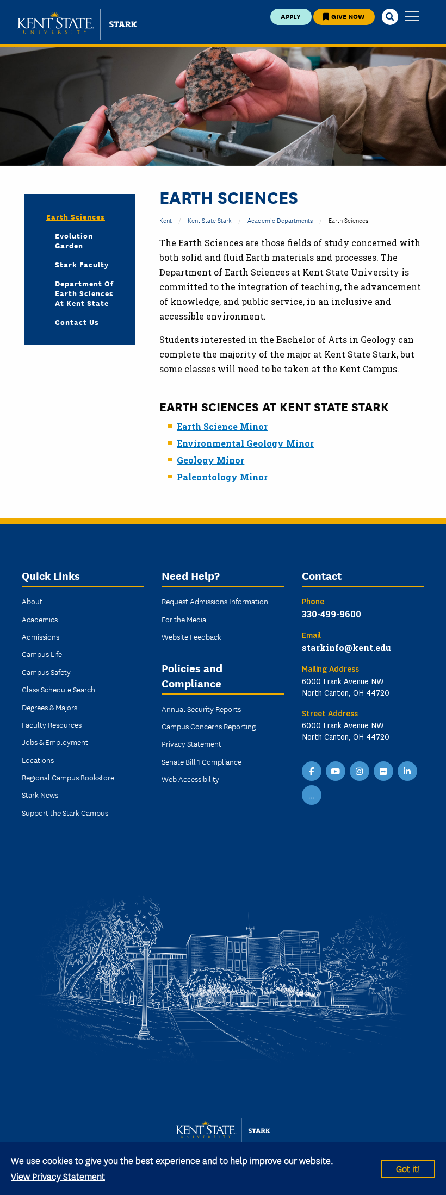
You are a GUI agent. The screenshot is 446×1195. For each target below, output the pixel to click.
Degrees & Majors (49, 707)
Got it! (408, 1168)
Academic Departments (280, 220)
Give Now (347, 16)
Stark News (40, 794)
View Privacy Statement (58, 1176)
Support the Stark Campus (65, 812)
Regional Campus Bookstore (68, 777)
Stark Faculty (82, 264)
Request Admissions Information (215, 601)
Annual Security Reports (201, 709)
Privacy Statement (191, 743)
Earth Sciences (75, 216)
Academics (40, 619)
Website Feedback (191, 636)
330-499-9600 (331, 614)
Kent (165, 220)
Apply (291, 16)
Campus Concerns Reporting (209, 726)
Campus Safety (46, 672)
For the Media (184, 619)
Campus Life (42, 654)
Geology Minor (210, 460)
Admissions (40, 636)
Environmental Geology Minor (245, 443)
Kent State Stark (210, 220)
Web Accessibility (190, 779)
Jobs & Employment (55, 742)
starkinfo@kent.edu (346, 647)
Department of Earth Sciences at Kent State (84, 293)
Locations (38, 760)
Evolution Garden (74, 240)
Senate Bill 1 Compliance (201, 761)
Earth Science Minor (222, 426)
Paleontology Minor (222, 477)
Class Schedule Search (58, 689)
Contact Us (77, 322)
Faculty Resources (52, 724)
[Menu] (412, 17)
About (32, 601)
